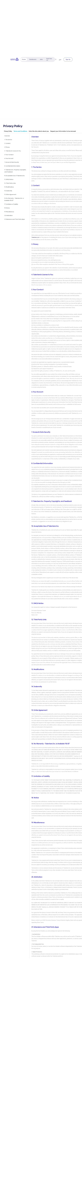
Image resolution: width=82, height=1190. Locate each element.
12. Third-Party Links (10, 183)
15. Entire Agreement (10, 194)
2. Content (7, 143)
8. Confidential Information (12, 166)
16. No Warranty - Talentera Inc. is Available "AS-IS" (14, 199)
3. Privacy (7, 147)
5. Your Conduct (8, 154)
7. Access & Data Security (11, 162)
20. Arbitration (8, 215)
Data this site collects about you (39, 131)
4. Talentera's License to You (12, 151)
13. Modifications (9, 187)
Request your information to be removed (63, 131)
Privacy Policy (8, 131)
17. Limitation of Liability (11, 204)
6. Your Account (8, 158)
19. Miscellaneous (9, 211)
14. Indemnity (8, 190)
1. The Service (8, 139)
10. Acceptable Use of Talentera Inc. (14, 175)
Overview (7, 136)
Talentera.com (35, 237)
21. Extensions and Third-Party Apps (14, 219)
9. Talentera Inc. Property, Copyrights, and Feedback (15, 171)
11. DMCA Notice (8, 179)
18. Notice (7, 208)
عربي (60, 59)
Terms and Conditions (20, 131)
